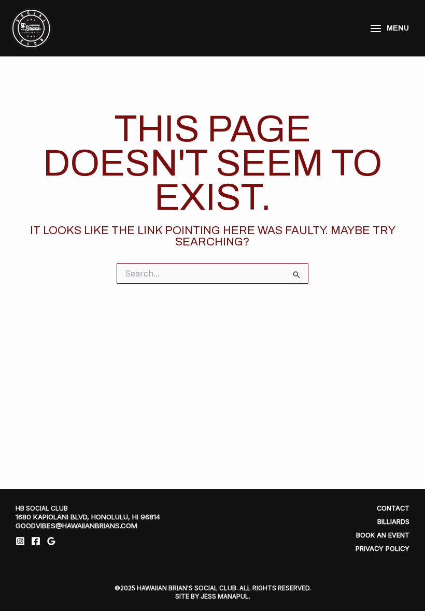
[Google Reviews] (51, 541)
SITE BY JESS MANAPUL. (212, 596)
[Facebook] (35, 541)
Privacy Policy (382, 548)
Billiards (393, 522)
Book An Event (382, 535)
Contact (393, 508)
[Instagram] (20, 541)
